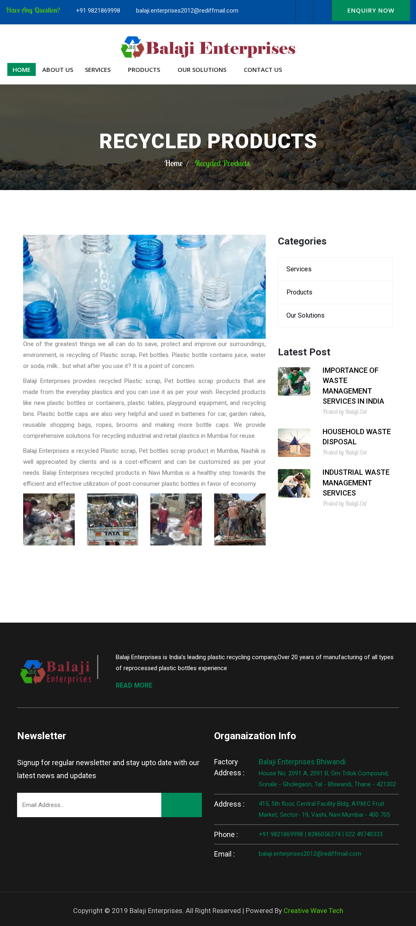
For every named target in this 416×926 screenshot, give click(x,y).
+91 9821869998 (98, 10)
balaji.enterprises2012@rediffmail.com (187, 10)
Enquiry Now (370, 10)
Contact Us (263, 69)
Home (21, 69)
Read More (134, 685)
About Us (57, 69)
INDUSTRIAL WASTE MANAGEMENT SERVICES (356, 482)
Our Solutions (202, 69)
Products (144, 69)
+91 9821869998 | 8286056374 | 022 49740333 (321, 834)
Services (97, 69)
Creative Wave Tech (313, 911)
